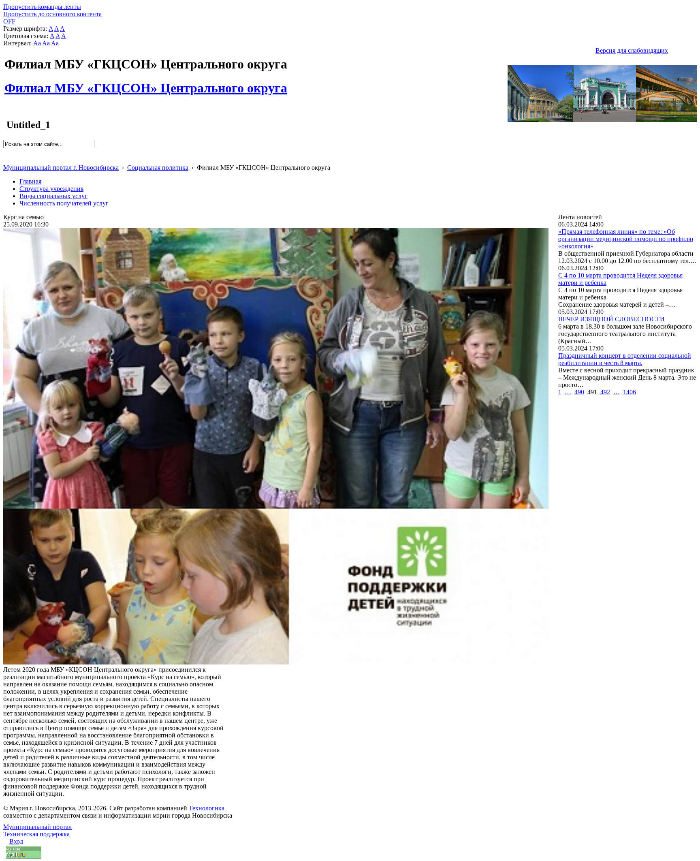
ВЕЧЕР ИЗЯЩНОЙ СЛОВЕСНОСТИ (611, 319)
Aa (37, 43)
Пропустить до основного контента (52, 14)
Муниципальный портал (37, 826)
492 (605, 392)
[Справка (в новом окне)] (6, 159)
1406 (629, 392)
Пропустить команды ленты (42, 6)
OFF (9, 21)
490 (579, 392)
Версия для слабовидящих (631, 50)
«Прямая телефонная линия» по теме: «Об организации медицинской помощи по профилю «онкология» (625, 239)
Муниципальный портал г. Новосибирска (61, 167)
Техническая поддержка (36, 834)
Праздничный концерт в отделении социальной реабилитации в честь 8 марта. (624, 359)
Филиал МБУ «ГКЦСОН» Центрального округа (145, 83)
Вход (16, 841)
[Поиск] (6, 151)
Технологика (206, 808)
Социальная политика (157, 167)
